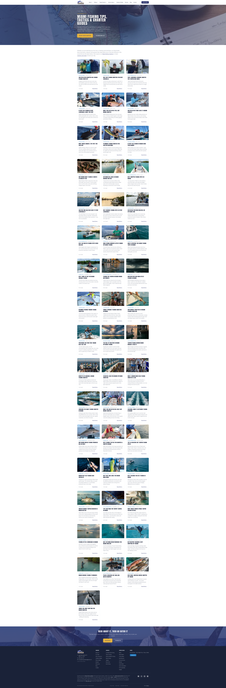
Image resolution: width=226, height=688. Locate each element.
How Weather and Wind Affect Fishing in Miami (136, 277)
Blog (131, 2)
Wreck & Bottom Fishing (110, 656)
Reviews (126, 2)
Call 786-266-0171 (100, 35)
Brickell (120, 662)
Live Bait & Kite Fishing (110, 652)
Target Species (102, 2)
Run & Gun (108, 662)
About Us (97, 652)
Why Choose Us (99, 656)
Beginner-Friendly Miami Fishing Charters (87, 310)
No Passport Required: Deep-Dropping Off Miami (135, 543)
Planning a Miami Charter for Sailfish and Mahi (111, 144)
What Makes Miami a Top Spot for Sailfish (88, 144)
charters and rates (82, 55)
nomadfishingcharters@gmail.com (85, 659)
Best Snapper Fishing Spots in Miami (136, 178)
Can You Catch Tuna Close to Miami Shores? (137, 111)
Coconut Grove (122, 660)
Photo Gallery (98, 660)
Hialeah (120, 669)
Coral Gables (121, 656)
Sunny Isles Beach (122, 665)
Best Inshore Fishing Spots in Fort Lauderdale (112, 211)
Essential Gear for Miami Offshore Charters (113, 377)
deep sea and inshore (119, 675)
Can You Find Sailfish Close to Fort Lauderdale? (88, 211)
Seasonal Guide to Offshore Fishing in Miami (137, 410)
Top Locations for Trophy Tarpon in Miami (112, 509)
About (90, 2)
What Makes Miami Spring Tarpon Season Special (137, 509)
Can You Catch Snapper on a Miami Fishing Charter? (88, 78)
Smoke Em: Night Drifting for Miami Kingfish (87, 609)
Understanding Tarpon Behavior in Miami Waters (88, 509)
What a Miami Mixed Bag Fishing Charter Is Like (136, 377)
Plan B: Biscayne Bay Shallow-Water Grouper (111, 576)
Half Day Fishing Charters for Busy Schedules (113, 78)
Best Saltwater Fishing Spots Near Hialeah (88, 244)
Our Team (97, 654)
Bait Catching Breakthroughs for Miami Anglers (112, 543)
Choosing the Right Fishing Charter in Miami (88, 410)
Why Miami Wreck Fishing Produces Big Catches (88, 443)
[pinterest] (147, 676)
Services (107, 650)
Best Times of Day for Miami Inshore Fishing (86, 277)
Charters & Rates (119, 2)
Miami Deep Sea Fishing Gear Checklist (86, 476)
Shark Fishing (108, 658)
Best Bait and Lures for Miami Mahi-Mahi (111, 476)
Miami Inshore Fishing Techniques (88, 575)
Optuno (147, 685)
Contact (135, 2)
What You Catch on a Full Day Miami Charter (111, 111)
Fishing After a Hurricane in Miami (88, 542)
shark (112, 677)
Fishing (95, 2)
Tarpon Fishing (109, 654)
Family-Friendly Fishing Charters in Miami (112, 310)
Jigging (107, 660)
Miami (120, 652)
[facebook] (138, 676)
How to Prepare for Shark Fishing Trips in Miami (137, 244)
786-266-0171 (88, 681)
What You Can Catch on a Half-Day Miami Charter (112, 410)
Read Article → (95, 88)
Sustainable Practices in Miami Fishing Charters (136, 310)
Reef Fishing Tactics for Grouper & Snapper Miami (113, 443)
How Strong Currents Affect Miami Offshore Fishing (113, 244)
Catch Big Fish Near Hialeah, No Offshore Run (136, 211)
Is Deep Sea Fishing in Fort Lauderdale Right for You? (86, 111)
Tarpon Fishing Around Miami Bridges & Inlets (136, 343)
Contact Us (118, 640)
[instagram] (144, 676)
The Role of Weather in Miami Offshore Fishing (111, 343)
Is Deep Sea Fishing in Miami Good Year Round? (137, 144)
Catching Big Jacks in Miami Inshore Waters (111, 178)
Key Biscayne (121, 658)
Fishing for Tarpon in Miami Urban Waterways (112, 277)
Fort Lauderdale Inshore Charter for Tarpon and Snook (137, 78)
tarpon (115, 677)
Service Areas (111, 2)
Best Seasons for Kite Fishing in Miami (136, 476)
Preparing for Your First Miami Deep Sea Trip (87, 343)
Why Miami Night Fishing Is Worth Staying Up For (88, 178)
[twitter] (141, 676)
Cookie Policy (117, 685)
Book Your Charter (85, 35)
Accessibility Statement (124, 685)
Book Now (145, 2)
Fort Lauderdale (122, 667)
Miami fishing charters (107, 54)
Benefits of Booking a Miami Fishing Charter (86, 377)
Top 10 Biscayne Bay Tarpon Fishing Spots (137, 443)
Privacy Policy (112, 685)
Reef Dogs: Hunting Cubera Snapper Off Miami (137, 576)
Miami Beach (121, 654)
